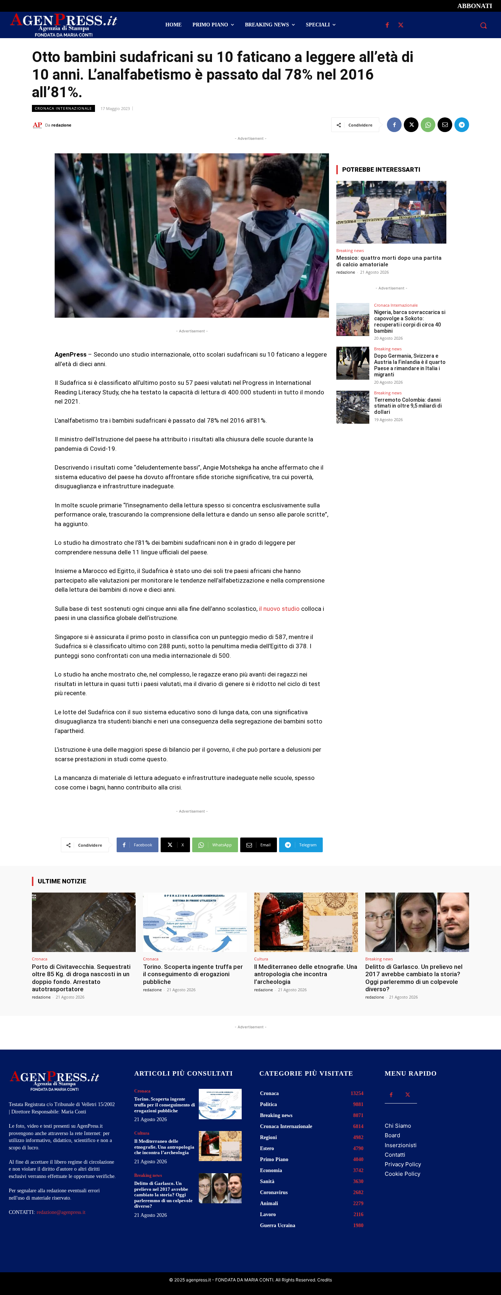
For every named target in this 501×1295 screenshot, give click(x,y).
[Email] (445, 124)
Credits (324, 1280)
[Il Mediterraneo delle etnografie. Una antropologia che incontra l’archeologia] (306, 922)
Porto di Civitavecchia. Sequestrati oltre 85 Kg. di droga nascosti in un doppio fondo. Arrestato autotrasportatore (81, 978)
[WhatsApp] (428, 124)
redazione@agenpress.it (61, 1212)
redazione (61, 125)
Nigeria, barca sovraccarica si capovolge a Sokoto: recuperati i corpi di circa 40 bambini (409, 321)
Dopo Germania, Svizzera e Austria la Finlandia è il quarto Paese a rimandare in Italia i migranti (410, 365)
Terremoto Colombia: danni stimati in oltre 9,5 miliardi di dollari (408, 406)
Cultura (261, 959)
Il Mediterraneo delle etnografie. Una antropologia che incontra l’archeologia (305, 974)
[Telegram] (461, 124)
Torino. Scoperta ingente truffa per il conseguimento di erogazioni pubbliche (193, 974)
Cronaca (39, 959)
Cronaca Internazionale (63, 108)
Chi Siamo (398, 1125)
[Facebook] (387, 25)
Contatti (395, 1154)
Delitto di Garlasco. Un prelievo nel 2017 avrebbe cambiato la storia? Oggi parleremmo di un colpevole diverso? (413, 978)
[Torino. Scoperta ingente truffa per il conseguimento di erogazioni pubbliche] (195, 922)
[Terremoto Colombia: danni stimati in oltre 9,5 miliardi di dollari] (352, 407)
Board (392, 1135)
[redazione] (38, 125)
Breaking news (350, 250)
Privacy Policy (403, 1164)
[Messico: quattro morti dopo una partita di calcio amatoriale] (391, 212)
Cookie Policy (402, 1173)
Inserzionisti (401, 1145)
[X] (401, 25)
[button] (483, 25)
